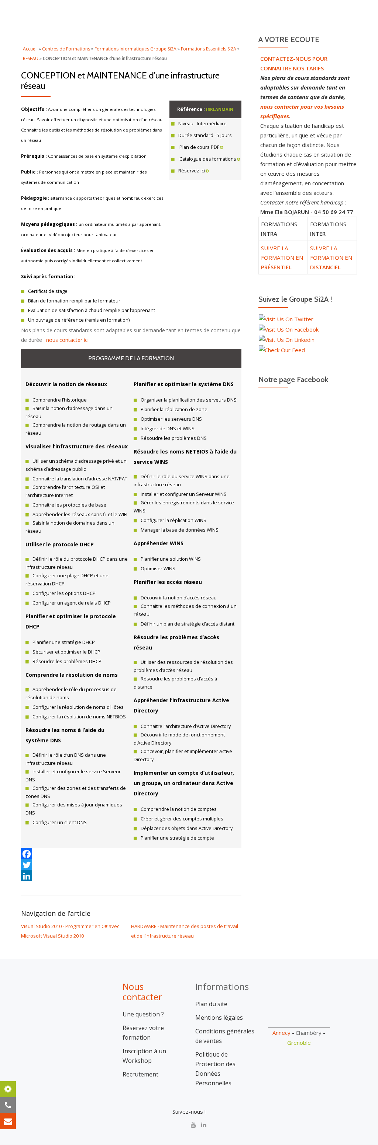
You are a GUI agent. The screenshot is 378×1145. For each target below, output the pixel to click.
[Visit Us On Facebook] (288, 328)
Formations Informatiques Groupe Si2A (135, 49)
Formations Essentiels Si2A (208, 49)
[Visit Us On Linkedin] (286, 339)
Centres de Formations (66, 49)
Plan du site (211, 1004)
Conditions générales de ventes (224, 1036)
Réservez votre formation (143, 1032)
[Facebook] (131, 853)
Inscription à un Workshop (144, 1056)
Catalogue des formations (207, 159)
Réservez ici (191, 171)
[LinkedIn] (131, 875)
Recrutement (140, 1074)
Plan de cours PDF (198, 147)
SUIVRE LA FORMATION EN (282, 257)
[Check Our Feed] (281, 349)
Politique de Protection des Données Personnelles (215, 1068)
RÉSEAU (30, 58)
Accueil (101, 39)
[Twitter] (131, 864)
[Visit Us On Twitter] (285, 318)
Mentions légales (219, 1017)
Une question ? (143, 1014)
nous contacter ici (67, 339)
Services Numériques (203, 39)
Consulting (142, 39)
